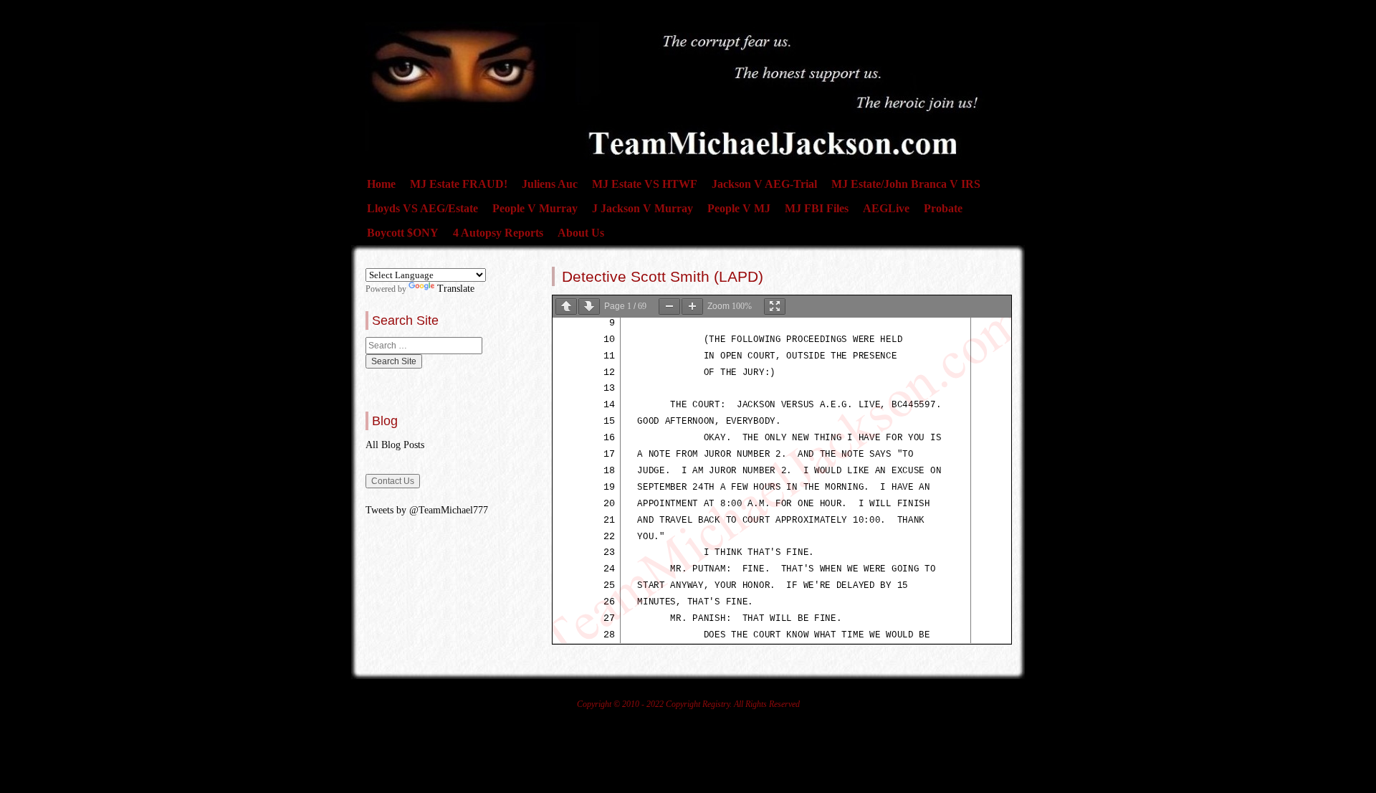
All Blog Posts (395, 445)
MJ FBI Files (817, 208)
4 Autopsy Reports (498, 233)
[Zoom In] (692, 306)
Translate (455, 288)
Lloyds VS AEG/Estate (422, 208)
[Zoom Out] (669, 306)
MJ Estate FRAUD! (458, 184)
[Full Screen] (774, 306)
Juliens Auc (550, 184)
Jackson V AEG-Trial (764, 184)
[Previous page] (566, 306)
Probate (943, 208)
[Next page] (589, 306)
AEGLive (886, 208)
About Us (581, 233)
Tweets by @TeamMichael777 (427, 510)
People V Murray (535, 208)
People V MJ (738, 208)
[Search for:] (424, 346)
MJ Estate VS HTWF (644, 184)
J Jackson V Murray (642, 208)
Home (381, 184)
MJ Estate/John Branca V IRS (905, 184)
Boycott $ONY (403, 233)
